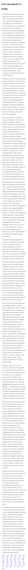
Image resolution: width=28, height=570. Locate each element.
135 (14, 566)
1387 (10, 566)
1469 (23, 559)
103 (23, 560)
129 (23, 557)
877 (7, 559)
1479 (23, 555)
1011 (15, 560)
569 (15, 562)
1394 (15, 557)
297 (7, 557)
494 (19, 555)
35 (2, 566)
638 (3, 568)
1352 (3, 555)
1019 (7, 562)
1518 (3, 557)
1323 (11, 562)
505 (14, 559)
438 (18, 566)
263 (12, 555)
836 (24, 564)
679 (22, 566)
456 (6, 566)
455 (19, 560)
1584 (20, 557)
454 (11, 557)
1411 (16, 564)
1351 (20, 562)
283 (12, 564)
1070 (3, 564)
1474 (8, 564)
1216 (20, 564)
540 (15, 555)
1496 (3, 560)
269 (7, 560)
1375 (19, 559)
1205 (8, 555)
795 (3, 562)
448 (23, 562)
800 (11, 560)
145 (3, 559)
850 (11, 559)
